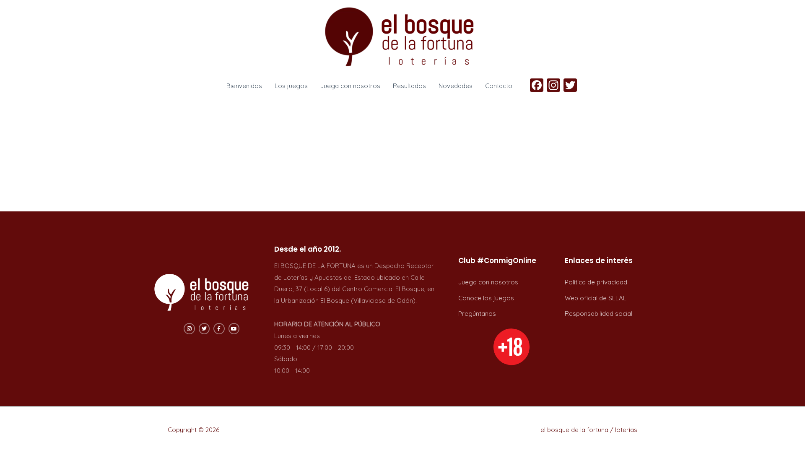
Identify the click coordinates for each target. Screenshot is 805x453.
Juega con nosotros (350, 86)
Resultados (409, 86)
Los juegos (291, 86)
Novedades (456, 86)
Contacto (498, 86)
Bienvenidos (244, 86)
